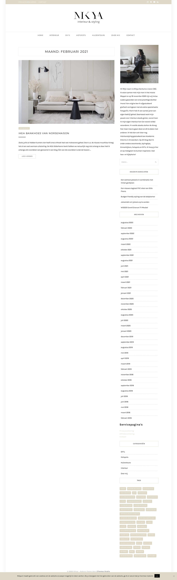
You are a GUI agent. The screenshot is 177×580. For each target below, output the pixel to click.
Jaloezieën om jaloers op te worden (135, 202)
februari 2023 (126, 228)
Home (40, 35)
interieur (151, 509)
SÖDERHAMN (126, 547)
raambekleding (138, 535)
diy (134, 493)
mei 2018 (124, 407)
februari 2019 (126, 369)
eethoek (141, 497)
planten (124, 535)
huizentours (140, 505)
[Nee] (173, 576)
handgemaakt (134, 501)
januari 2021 (126, 293)
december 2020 (127, 298)
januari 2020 (126, 331)
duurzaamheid (127, 497)
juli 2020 (124, 320)
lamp (149, 522)
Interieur (54, 35)
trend (137, 547)
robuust (125, 539)
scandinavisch (127, 543)
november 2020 (127, 304)
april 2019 (125, 358)
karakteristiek (127, 522)
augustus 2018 (127, 391)
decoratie (125, 493)
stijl (139, 543)
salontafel (136, 539)
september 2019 (127, 342)
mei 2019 (124, 353)
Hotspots (81, 35)
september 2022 (127, 233)
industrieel (126, 509)
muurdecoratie (128, 530)
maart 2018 (125, 412)
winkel (124, 551)
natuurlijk (143, 530)
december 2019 (127, 336)
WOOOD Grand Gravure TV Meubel (134, 207)
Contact (130, 35)
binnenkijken (134, 488)
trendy (146, 547)
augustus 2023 (127, 222)
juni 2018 (124, 402)
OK (157, 576)
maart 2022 (125, 244)
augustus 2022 (127, 239)
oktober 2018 (126, 380)
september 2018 (127, 385)
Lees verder (27, 156)
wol (132, 551)
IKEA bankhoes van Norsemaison (44, 133)
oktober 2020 (126, 309)
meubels (142, 526)
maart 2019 (125, 364)
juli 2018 (124, 396)
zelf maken (140, 556)
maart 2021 (125, 282)
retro (151, 535)
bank (123, 488)
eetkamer (152, 497)
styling (147, 543)
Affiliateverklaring (127, 434)
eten (123, 501)
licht (123, 526)
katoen (140, 522)
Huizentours (98, 35)
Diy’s (67, 35)
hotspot (147, 501)
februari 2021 (126, 288)
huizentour (126, 505)
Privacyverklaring (127, 431)
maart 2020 (125, 326)
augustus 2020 (127, 315)
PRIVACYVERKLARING (27, 2)
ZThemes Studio (103, 571)
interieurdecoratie (130, 514)
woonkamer (126, 556)
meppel (131, 526)
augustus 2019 (127, 347)
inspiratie (139, 509)
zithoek (152, 556)
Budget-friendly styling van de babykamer (138, 197)
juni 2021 (124, 266)
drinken (142, 493)
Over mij (115, 35)
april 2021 (125, 277)
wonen (140, 551)
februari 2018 (126, 418)
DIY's (123, 452)
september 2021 (127, 255)
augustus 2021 (127, 260)
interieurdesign (128, 518)
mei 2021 (124, 271)
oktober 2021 (126, 250)
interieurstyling (147, 518)
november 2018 (127, 374)
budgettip (148, 488)
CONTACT (42, 2)
